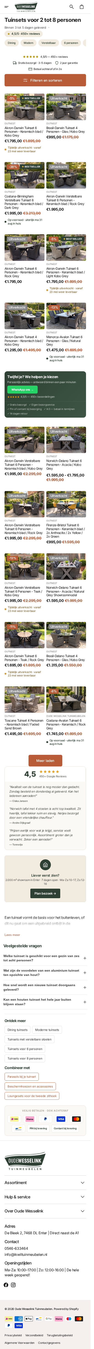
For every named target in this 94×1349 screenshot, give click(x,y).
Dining (12, 43)
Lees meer (12, 935)
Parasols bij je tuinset (22, 1076)
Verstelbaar (49, 43)
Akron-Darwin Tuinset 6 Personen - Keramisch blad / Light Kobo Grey (65, 272)
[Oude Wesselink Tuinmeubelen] (26, 7)
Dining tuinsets (17, 1030)
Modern (28, 43)
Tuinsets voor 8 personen (25, 1058)
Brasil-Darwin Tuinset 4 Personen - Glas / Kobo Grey (65, 130)
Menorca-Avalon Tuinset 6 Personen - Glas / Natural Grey (64, 341)
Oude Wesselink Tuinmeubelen (33, 1309)
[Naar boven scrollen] (85, 1343)
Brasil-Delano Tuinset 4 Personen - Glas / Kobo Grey (65, 658)
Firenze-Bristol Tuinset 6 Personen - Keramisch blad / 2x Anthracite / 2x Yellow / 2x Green (65, 530)
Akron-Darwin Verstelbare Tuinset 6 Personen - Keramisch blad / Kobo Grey (23, 464)
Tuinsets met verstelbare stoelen (30, 1039)
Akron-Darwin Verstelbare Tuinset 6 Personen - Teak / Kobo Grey (23, 591)
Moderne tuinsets (47, 1030)
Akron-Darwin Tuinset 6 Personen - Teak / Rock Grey (24, 658)
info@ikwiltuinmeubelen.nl (26, 1254)
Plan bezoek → (45, 893)
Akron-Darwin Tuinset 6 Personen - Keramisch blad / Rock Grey (24, 272)
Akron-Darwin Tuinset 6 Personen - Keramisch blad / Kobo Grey (24, 131)
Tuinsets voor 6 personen (25, 1049)
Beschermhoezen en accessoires (30, 1086)
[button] (10, 7)
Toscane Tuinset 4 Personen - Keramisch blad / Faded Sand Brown (24, 724)
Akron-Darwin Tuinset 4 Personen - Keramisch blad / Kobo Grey (24, 341)
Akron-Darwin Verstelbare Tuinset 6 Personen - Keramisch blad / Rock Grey (65, 200)
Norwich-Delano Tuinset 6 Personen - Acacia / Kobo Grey (64, 464)
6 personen (71, 43)
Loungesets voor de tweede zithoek (32, 1096)
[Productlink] (24, 123)
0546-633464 (16, 1248)
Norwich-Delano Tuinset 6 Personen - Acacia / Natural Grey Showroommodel (65, 591)
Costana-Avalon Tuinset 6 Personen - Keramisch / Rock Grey (66, 724)
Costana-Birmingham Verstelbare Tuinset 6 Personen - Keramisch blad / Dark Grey (24, 201)
